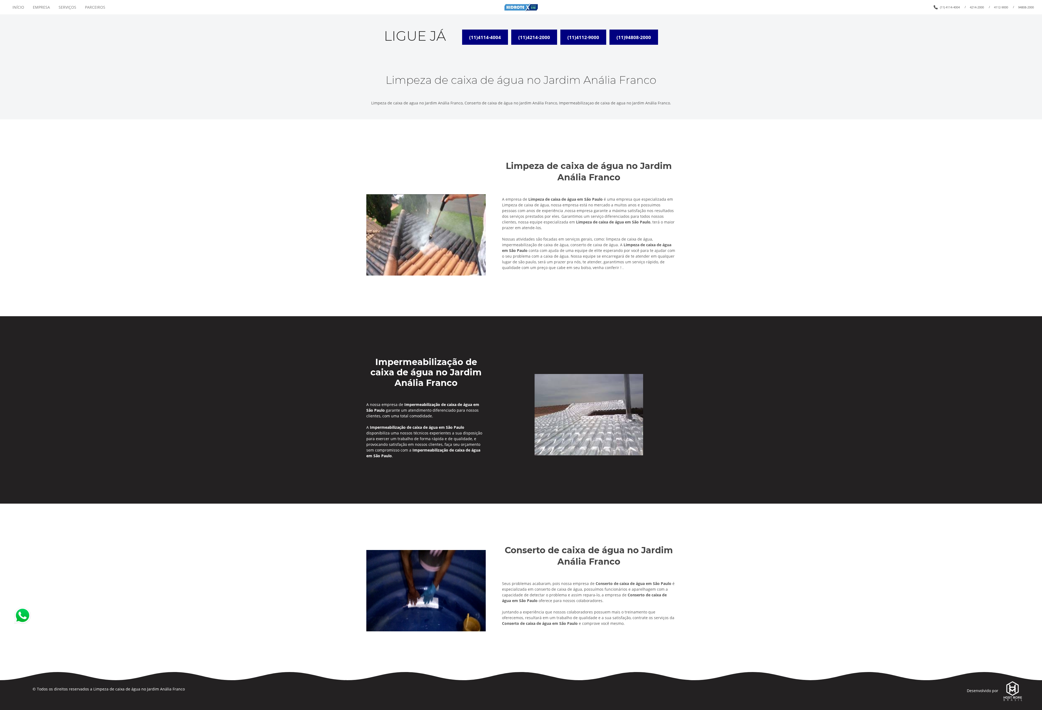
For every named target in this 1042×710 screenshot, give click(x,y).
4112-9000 (1001, 7)
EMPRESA (41, 7)
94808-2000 (1026, 7)
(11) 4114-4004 (950, 7)
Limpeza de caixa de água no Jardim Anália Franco (139, 689)
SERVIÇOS (67, 7)
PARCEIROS (95, 7)
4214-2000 (977, 7)
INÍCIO (18, 7)
